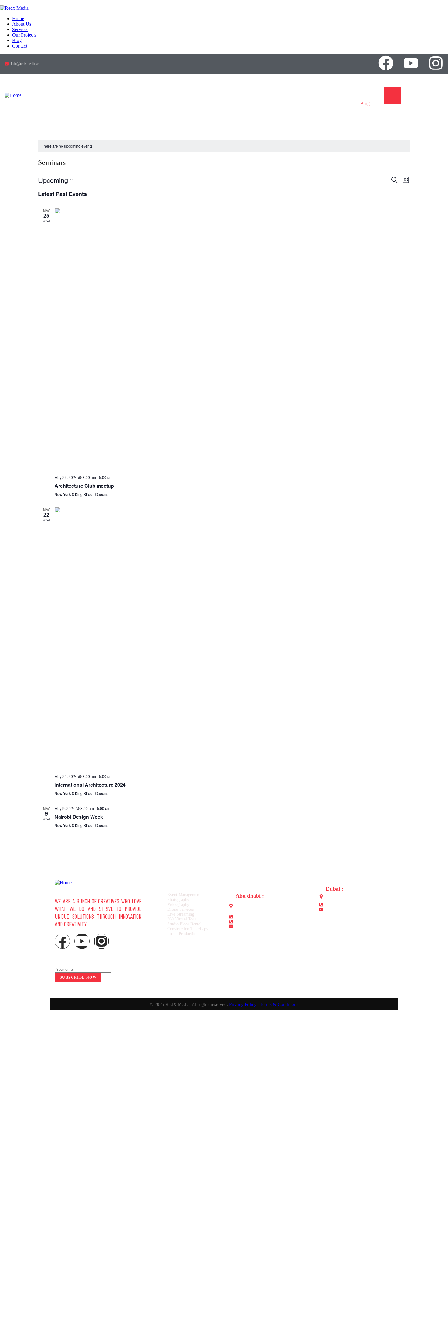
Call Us (416, 92)
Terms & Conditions (279, 1004)
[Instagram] (435, 63)
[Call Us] (392, 95)
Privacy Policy (243, 1004)
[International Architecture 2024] (232, 638)
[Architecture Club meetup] (232, 339)
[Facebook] (385, 63)
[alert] (224, 146)
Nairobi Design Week (79, 816)
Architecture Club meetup (84, 485)
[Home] (13, 95)
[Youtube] (410, 63)
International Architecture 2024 (90, 784)
